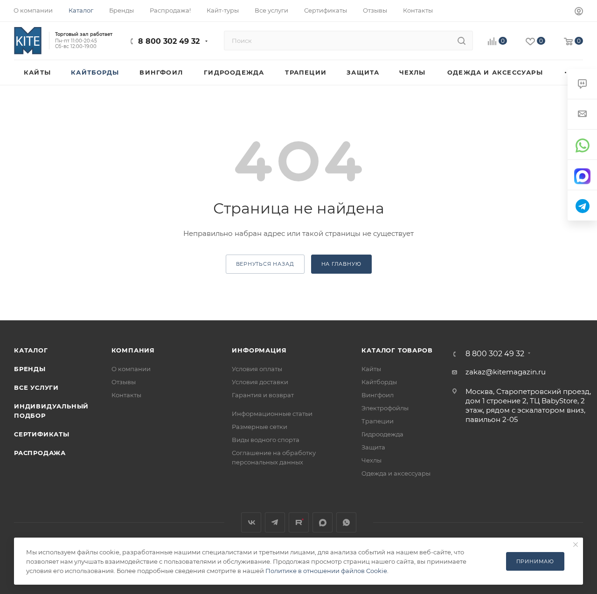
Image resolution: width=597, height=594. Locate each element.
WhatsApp (346, 522)
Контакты (126, 395)
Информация (259, 350)
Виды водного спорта (265, 439)
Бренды (30, 369)
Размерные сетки (259, 426)
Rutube (299, 522)
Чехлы (371, 460)
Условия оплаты (257, 369)
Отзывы (123, 382)
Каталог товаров (396, 350)
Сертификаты (41, 434)
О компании (131, 369)
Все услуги (36, 387)
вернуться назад (265, 264)
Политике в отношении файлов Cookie (326, 570)
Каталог (31, 350)
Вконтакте (251, 522)
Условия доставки (260, 382)
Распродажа (40, 452)
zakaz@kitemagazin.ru (505, 371)
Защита (373, 447)
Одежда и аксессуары (395, 473)
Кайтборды (379, 382)
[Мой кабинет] (579, 12)
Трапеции (377, 421)
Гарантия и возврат (263, 395)
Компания (133, 350)
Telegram (275, 522)
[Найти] (461, 40)
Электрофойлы (385, 408)
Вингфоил (377, 395)
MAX (322, 522)
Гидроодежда (382, 434)
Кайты (371, 369)
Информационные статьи (272, 413)
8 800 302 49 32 (169, 41)
